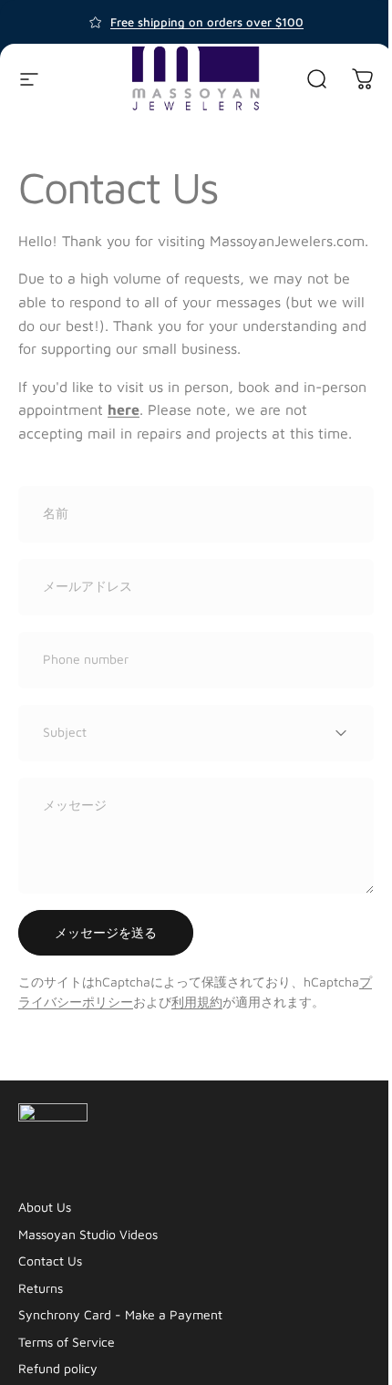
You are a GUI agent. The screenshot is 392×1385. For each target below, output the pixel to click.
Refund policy (58, 1368)
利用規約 (196, 1001)
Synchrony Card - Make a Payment (120, 1314)
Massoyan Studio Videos (88, 1234)
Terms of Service (66, 1341)
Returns (40, 1288)
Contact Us (50, 1260)
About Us (44, 1206)
